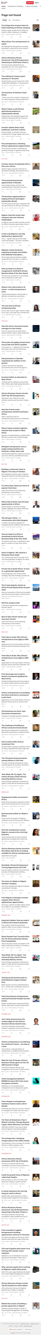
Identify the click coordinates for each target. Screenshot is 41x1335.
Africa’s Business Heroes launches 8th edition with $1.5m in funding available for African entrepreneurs (16, 851)
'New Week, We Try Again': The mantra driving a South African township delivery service (14, 957)
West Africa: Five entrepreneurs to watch (15, 43)
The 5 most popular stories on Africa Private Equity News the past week (16, 587)
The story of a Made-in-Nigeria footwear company (14, 882)
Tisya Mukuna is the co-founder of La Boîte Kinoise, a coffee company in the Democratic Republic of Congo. (16, 1144)
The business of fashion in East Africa (14, 94)
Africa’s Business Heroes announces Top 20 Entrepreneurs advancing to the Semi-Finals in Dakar (15, 1210)
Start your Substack (16, 1329)
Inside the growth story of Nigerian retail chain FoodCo (15, 1176)
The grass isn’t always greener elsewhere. (15, 716)
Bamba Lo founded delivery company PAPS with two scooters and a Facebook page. (16, 436)
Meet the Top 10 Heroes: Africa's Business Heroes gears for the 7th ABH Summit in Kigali (15, 1062)
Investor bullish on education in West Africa (14, 378)
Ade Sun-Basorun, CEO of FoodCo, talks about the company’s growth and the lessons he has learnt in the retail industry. (15, 1181)
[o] (36, 78)
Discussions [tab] (16, 20)
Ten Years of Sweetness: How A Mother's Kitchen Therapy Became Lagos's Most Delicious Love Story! (15, 1122)
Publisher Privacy (24, 1323)
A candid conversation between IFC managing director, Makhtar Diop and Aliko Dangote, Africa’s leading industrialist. (16, 524)
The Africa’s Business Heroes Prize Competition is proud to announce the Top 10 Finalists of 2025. (15, 1164)
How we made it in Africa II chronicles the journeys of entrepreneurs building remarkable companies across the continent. (15, 871)
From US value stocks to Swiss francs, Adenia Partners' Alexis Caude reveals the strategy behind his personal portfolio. (15, 332)
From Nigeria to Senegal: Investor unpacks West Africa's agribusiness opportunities (15, 900)
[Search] (37, 20)
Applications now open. (9, 856)
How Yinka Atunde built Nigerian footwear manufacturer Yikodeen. (15, 887)
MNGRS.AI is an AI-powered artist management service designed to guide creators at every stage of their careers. (14, 1087)
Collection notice (28, 1326)
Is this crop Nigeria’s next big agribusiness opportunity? (13, 235)
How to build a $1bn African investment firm (13, 743)
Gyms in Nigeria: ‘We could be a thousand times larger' (14, 554)
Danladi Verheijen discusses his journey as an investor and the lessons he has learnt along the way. (15, 682)
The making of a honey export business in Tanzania (13, 77)
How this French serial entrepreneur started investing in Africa (15, 412)
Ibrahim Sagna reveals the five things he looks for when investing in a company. (15, 31)
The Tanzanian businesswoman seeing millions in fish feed (14, 759)
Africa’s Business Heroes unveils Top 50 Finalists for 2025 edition (15, 1284)
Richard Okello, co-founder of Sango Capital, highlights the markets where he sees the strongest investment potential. (15, 507)
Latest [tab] (5, 20)
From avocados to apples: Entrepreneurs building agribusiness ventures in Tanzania (15, 1232)
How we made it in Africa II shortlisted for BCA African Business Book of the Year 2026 (14, 536)
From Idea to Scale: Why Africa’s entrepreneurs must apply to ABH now (15, 658)
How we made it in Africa (14, 34)
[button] (3, 6)
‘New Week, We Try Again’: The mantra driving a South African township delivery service (14, 776)
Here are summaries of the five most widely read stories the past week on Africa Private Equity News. (16, 593)
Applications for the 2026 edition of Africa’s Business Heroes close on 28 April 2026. (16, 701)
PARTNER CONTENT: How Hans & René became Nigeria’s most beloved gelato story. (14, 1128)
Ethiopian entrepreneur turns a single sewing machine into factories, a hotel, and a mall (14, 449)
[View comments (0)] (11, 37)
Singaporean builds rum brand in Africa (15, 798)
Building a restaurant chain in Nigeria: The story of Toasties (13, 470)
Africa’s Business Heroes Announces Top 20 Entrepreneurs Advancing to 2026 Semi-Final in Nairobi (15, 60)
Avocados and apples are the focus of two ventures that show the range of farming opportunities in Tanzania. (15, 1238)
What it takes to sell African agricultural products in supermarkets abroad (13, 111)
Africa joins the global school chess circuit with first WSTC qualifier (16, 343)
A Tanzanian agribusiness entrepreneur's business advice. (15, 606)
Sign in (37, 3)
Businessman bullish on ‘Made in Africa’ (15, 815)
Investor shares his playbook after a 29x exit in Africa (16, 165)
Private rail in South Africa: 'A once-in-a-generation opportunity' (16, 570)
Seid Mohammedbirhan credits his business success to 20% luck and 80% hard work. (16, 455)
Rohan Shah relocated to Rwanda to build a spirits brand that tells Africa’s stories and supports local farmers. (16, 803)
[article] (20, 31)
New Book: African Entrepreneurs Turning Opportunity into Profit (15, 866)
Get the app (28, 1329)
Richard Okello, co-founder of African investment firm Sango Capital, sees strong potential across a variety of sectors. (16, 133)
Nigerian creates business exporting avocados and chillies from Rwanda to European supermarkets (14, 252)
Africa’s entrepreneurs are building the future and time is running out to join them (16, 695)
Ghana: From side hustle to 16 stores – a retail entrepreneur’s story (14, 289)
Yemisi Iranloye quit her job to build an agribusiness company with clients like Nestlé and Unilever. (14, 838)
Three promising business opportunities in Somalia (12, 181)
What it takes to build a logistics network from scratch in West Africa (14, 430)
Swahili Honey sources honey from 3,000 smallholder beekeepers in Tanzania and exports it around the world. (15, 82)
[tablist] (11, 20)
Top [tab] (9, 20)
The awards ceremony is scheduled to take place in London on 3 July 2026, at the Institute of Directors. (15, 542)
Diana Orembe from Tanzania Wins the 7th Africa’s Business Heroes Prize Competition (15, 939)
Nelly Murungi (10, 858)
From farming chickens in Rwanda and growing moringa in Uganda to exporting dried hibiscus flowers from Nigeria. (15, 149)
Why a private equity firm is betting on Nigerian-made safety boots (16, 1268)
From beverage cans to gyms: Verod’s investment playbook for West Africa (15, 676)
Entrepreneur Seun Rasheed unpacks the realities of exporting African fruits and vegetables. (15, 117)
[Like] (3, 37)
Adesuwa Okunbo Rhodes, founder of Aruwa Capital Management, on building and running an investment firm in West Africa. (15, 1309)
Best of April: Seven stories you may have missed (14, 618)
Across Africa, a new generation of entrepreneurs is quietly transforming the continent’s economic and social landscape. (16, 1050)
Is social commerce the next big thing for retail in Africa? (14, 1192)
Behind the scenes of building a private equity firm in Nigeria (14, 1305)
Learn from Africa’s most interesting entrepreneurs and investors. (13, 491)
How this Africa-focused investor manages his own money (15, 327)
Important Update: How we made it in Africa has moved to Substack (15, 921)
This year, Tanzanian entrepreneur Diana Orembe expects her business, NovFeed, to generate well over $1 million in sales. (16, 764)
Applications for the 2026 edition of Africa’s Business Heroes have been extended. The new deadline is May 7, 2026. (16, 645)
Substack (12, 1333)
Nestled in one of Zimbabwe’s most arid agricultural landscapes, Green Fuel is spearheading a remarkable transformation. (16, 1257)
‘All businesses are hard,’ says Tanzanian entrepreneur (14, 712)
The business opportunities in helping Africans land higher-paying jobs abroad (14, 199)
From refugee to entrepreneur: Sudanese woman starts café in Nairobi (14, 1103)
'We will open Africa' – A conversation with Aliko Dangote (15, 519)
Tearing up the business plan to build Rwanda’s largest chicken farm (14, 980)
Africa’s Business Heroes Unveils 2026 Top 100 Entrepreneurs (15, 394)
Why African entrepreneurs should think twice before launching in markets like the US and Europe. (15, 731)
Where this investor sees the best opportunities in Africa (15, 503)
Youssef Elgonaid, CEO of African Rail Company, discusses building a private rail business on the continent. (15, 574)
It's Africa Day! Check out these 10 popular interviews (15, 487)
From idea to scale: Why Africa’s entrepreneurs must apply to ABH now (15, 639)
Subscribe (30, 3)
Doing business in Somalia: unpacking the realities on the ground (14, 361)
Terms (21, 1326)
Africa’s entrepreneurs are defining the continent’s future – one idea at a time (16, 1044)
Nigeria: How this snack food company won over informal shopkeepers (13, 217)
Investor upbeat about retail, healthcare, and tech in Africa (13, 128)
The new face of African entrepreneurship (11, 307)
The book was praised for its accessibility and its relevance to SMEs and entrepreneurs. (15, 277)
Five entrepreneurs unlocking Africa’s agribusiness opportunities (16, 145)
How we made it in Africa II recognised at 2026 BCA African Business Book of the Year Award (15, 271)
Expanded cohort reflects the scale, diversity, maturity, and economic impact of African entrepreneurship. (16, 399)
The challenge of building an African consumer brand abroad (14, 726)
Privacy (16, 1326)
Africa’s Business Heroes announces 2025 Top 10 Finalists (15, 1160)
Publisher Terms (35, 1323)
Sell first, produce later (11, 603)
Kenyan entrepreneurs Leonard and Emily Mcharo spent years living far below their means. (15, 1004)
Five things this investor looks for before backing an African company (16, 26)
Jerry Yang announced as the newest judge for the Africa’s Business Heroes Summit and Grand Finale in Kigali (13, 1021)
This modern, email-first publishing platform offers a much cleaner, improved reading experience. (15, 926)
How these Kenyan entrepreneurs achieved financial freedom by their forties (16, 998)
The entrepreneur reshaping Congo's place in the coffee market (15, 1139)
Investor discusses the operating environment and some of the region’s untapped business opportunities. (14, 366)
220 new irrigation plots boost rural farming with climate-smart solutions (16, 1251)
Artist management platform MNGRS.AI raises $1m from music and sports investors (15, 1081)
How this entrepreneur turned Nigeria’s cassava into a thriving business (14, 832)
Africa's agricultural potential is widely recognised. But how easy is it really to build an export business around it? (14, 258)
